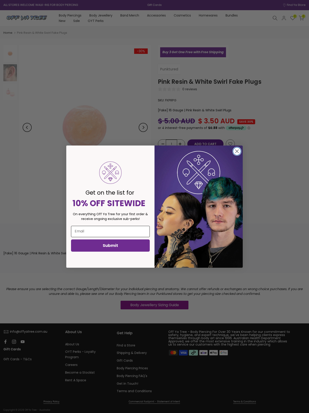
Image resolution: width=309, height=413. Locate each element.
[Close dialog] (237, 151)
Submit (110, 245)
